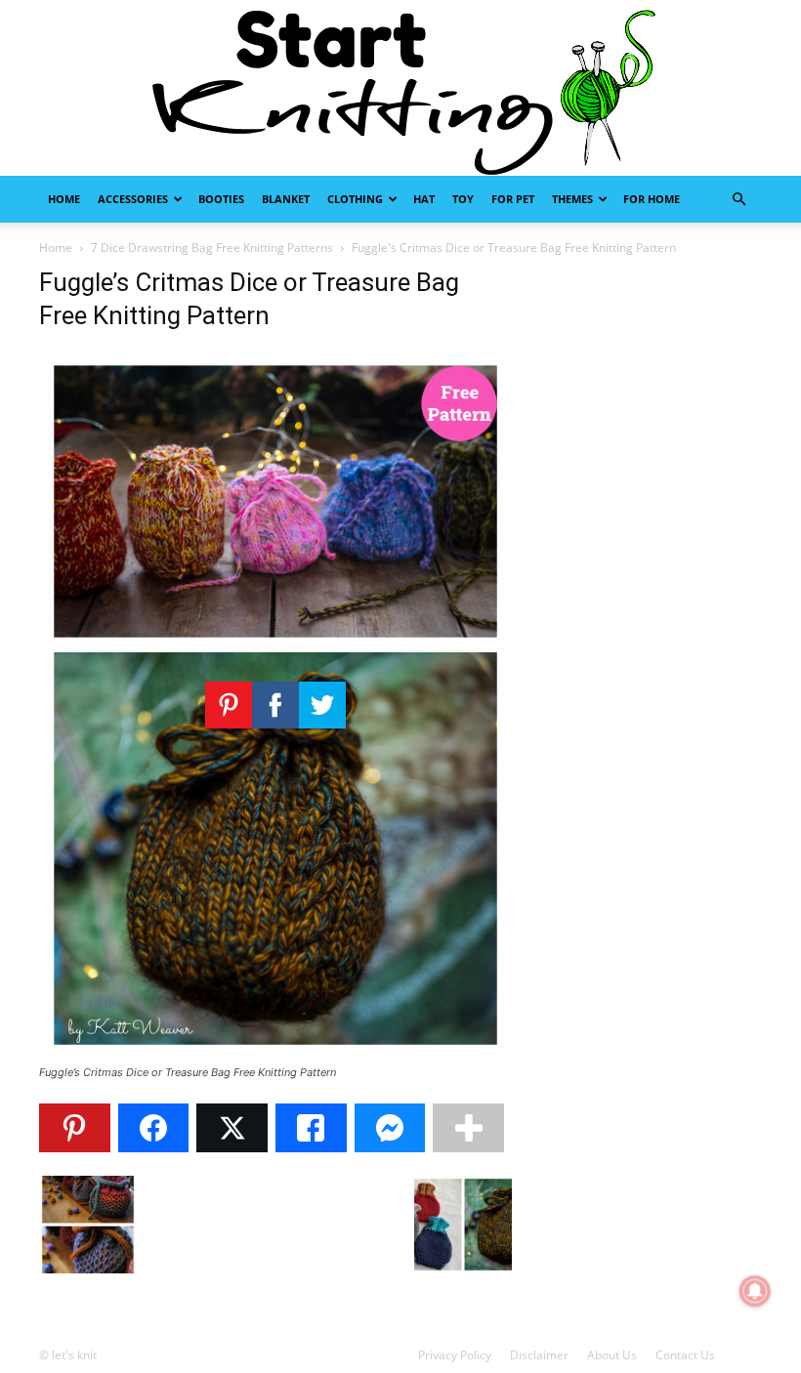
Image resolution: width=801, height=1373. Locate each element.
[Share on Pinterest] (74, 1127)
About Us (612, 1355)
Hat (424, 198)
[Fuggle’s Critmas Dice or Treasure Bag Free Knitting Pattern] (275, 1054)
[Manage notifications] (755, 1291)
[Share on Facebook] (154, 1127)
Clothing (355, 198)
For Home (651, 198)
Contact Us (685, 1355)
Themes (572, 198)
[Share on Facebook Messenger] (390, 1127)
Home (64, 198)
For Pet (512, 198)
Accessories (133, 198)
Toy (463, 198)
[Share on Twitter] (232, 1127)
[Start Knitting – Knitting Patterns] (400, 88)
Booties (221, 198)
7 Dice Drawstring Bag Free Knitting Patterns (212, 247)
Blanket (286, 198)
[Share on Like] (311, 1127)
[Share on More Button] (468, 1127)
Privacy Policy (454, 1355)
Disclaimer (539, 1355)
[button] (738, 199)
